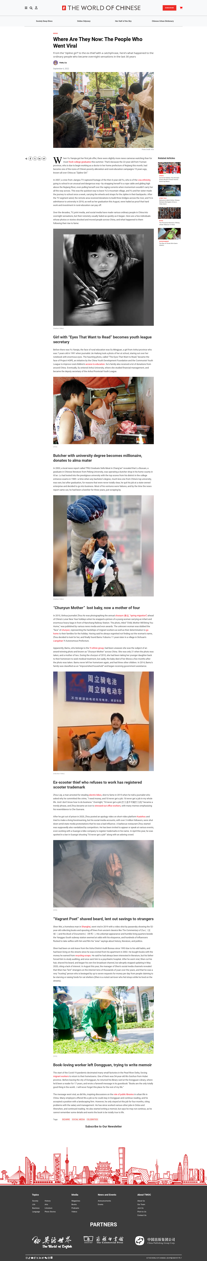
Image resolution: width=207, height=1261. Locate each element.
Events (100, 1204)
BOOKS (161, 220)
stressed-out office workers (108, 805)
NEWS (55, 33)
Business (36, 1208)
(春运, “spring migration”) (131, 615)
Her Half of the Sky (123, 21)
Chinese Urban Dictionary (163, 21)
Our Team (141, 1204)
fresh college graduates (80, 162)
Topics (35, 1194)
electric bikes (95, 795)
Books (74, 1204)
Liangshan (58, 641)
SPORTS (161, 175)
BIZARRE (66, 1119)
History (48, 1201)
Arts (46, 1204)
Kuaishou (141, 816)
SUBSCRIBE (169, 8)
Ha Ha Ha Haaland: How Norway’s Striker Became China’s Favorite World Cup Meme (169, 179)
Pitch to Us (141, 1212)
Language (36, 1212)
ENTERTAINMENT (164, 241)
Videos (74, 1212)
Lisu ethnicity (144, 180)
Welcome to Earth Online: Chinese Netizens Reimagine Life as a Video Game (169, 202)
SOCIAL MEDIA (78, 1119)
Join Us (140, 1208)
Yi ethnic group (97, 648)
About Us (141, 1201)
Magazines (76, 1201)
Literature (48, 1208)
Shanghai (86, 926)
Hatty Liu (63, 63)
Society (35, 1201)
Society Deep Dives (44, 21)
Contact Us (141, 1215)
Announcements (104, 1201)
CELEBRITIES (92, 1119)
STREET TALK (163, 198)
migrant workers (61, 1076)
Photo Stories (50, 1212)
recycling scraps (83, 955)
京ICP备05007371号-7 (174, 1258)
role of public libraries (124, 1094)
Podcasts (75, 1208)
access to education (95, 364)
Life (33, 1204)
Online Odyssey (83, 21)
